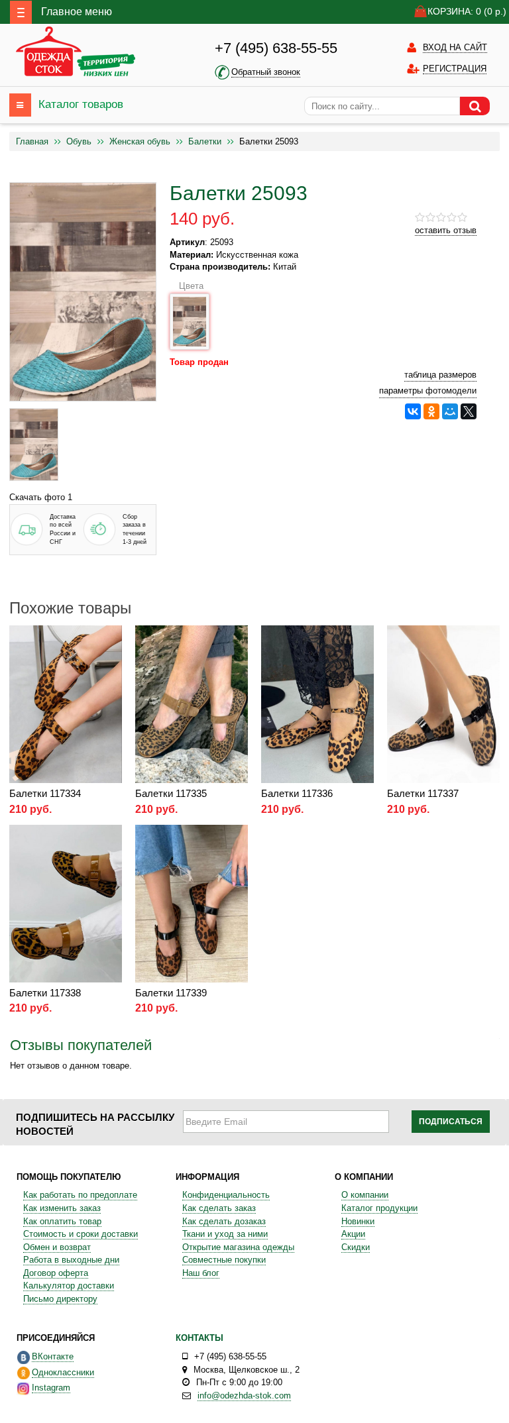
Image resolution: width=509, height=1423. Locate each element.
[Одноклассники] (431, 411)
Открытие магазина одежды (238, 1247)
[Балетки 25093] (33, 444)
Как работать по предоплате (80, 1195)
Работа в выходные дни (71, 1260)
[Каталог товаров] (20, 105)
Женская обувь (139, 141)
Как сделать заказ (219, 1208)
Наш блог (200, 1273)
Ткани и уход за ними (225, 1234)
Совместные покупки (224, 1260)
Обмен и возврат (57, 1247)
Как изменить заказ (62, 1208)
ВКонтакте (53, 1356)
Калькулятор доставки (68, 1286)
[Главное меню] (21, 12)
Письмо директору (60, 1299)
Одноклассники (63, 1372)
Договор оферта (55, 1273)
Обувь (78, 141)
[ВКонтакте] (413, 411)
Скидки (355, 1247)
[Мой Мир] (450, 411)
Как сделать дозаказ (224, 1221)
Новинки (357, 1221)
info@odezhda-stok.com (244, 1395)
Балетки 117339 (171, 992)
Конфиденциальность (226, 1195)
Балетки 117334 (45, 793)
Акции (353, 1234)
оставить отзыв (446, 230)
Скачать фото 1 (40, 497)
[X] (469, 411)
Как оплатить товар (62, 1221)
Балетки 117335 (171, 793)
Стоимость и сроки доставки (80, 1234)
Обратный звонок (265, 72)
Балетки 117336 (297, 793)
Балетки (204, 141)
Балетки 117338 (45, 992)
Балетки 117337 (423, 793)
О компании (364, 1195)
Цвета (191, 286)
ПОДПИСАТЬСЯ (450, 1121)
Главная (32, 141)
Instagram (51, 1388)
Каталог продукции (379, 1208)
